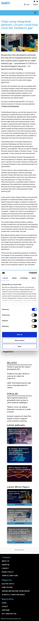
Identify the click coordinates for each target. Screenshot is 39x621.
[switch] (34, 315)
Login (4, 603)
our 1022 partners (13, 287)
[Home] (9, 3)
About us (5, 561)
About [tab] (34, 278)
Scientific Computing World (13, 595)
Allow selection (19, 340)
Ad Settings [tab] (24, 278)
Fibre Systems (7, 587)
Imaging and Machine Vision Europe (16, 591)
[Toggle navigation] (35, 13)
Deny (19, 346)
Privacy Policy (8, 572)
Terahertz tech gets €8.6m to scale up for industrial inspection (18, 376)
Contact (5, 568)
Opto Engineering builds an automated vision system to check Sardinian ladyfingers (17, 400)
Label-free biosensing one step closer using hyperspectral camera (19, 385)
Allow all (19, 334)
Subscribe (6, 610)
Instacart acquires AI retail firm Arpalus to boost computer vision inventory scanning (19, 418)
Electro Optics (8, 584)
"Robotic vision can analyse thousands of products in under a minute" (19, 409)
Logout (5, 606)
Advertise (5, 565)
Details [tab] (14, 278)
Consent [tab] (5, 278)
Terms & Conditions (10, 576)
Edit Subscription (9, 614)
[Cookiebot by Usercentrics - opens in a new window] (29, 273)
